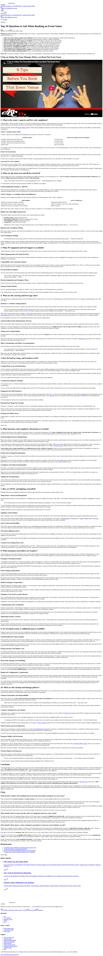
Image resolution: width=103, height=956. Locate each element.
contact (13, 954)
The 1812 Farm (84, 781)
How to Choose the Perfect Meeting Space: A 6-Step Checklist (20, 850)
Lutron (81, 518)
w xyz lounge (13, 6)
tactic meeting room (6, 315)
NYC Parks (60, 460)
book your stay (13, 8)
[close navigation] (5, 13)
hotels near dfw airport (9, 944)
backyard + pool (21, 6)
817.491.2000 (6, 8)
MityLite (52, 395)
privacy (17, 954)
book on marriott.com (6, 954)
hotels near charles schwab (10, 946)
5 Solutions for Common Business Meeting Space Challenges (19, 852)
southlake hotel (8, 947)
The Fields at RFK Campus (80, 743)
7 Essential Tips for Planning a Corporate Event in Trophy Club (20, 847)
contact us (40, 910)
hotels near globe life (9, 942)
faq (4, 922)
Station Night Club (23, 127)
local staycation (8, 939)
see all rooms (11, 900)
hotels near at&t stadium (10, 940)
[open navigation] (2, 10)
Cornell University (58, 445)
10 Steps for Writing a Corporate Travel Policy (15, 849)
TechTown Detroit (41, 722)
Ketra (96, 518)
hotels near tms (7, 943)
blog (34, 6)
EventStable (83, 394)
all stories (5, 19)
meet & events (6, 6)
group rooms (7, 931)
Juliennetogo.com (82, 338)
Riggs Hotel (66, 518)
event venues (29, 313)
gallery (5, 920)
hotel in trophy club (9, 937)
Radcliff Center (39, 729)
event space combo (9, 930)
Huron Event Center (69, 713)
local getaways (29, 6)
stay (2, 6)
